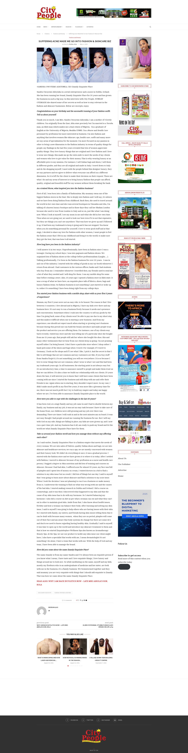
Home (39, 27)
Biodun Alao (73, 44)
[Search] (150, 27)
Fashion (68, 27)
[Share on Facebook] (80, 600)
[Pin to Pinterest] (84, 600)
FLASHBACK (78, 27)
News (45, 27)
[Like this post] (78, 600)
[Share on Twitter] (82, 600)
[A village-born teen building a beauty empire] (101, 646)
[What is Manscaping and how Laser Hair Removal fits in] (49, 646)
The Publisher (124, 464)
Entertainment (56, 27)
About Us (122, 458)
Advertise (90, 27)
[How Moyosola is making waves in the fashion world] (75, 646)
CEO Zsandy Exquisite (44, 592)
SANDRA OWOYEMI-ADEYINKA (63, 592)
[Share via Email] (86, 600)
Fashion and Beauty (59, 33)
